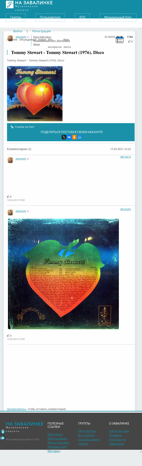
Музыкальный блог (118, 17)
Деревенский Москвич (57, 449)
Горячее (12, 39)
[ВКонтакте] (69, 137)
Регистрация (41, 31)
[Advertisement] (71, 374)
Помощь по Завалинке (117, 441)
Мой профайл (57, 439)
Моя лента (67, 39)
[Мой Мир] (79, 137)
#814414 (125, 157)
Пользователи (50, 17)
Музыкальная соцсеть (34, 4)
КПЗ (82, 17)
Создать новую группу (89, 441)
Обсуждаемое (27, 39)
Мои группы (87, 431)
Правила (115, 435)
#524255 (125, 209)
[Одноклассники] (74, 137)
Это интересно (55, 39)
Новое (42, 39)
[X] (64, 137)
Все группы (86, 435)
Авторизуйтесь (16, 409)
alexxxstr (21, 158)
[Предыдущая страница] (3, 438)
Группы (15, 17)
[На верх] (3, 432)
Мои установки (58, 443)
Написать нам (119, 431)
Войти (17, 31)
